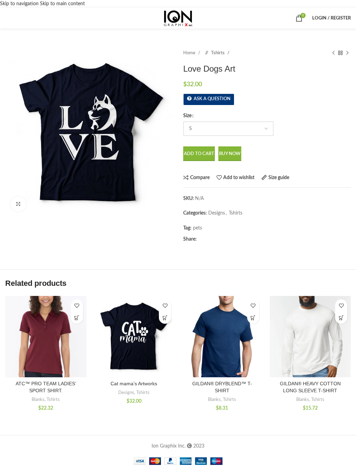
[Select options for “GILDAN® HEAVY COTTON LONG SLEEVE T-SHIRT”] (341, 318)
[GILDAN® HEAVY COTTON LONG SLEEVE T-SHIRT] (310, 336)
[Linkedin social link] (223, 239)
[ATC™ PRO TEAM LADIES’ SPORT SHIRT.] (46, 336)
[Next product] (347, 53)
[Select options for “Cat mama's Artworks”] (165, 318)
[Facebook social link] (202, 239)
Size (187, 115)
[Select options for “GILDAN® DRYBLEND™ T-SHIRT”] (253, 318)
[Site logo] (178, 18)
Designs (216, 213)
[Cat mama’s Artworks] (134, 336)
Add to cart (199, 154)
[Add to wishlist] (77, 305)
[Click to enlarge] (18, 204)
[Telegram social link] (230, 239)
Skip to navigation (20, 3)
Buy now (230, 154)
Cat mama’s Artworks (134, 383)
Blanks (38, 399)
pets (197, 228)
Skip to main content (62, 3)
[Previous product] (333, 53)
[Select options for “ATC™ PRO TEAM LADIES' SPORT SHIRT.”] (77, 318)
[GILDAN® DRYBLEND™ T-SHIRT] (222, 336)
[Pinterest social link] (216, 239)
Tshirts (218, 52)
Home (189, 52)
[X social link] (209, 239)
